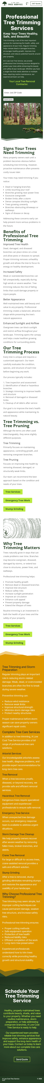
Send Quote (22, 1059)
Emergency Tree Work (18, 500)
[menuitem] (27, 3)
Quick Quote (8, 100)
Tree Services (13, 491)
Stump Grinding (14, 508)
